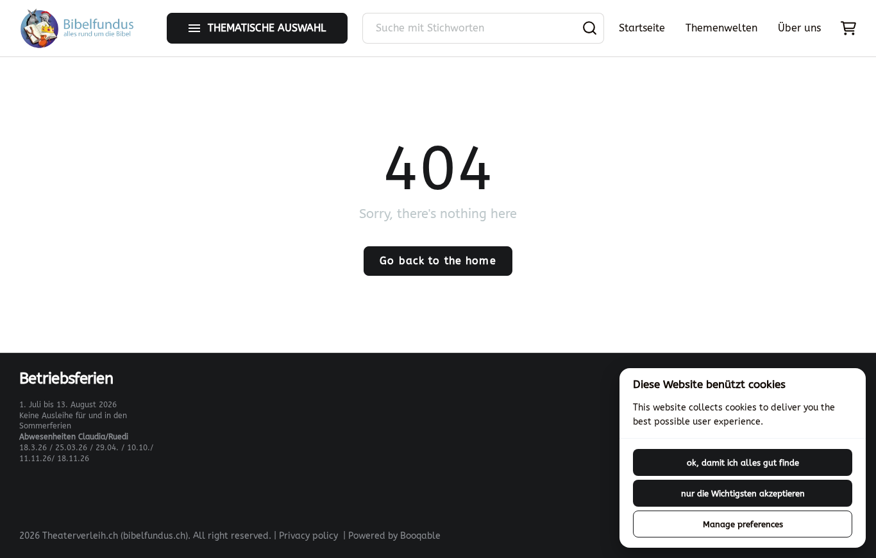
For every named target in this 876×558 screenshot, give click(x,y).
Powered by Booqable (394, 535)
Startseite (642, 28)
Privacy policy (308, 535)
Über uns (799, 28)
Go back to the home (438, 261)
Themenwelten (721, 28)
